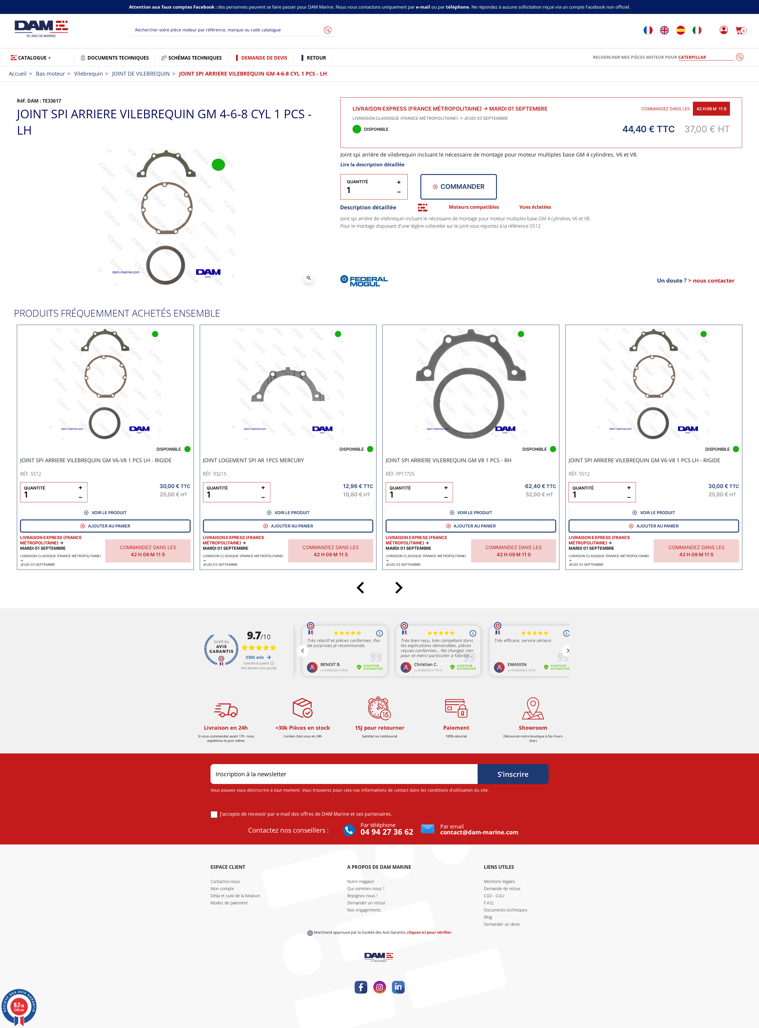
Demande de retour (502, 888)
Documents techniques (505, 910)
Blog (488, 917)
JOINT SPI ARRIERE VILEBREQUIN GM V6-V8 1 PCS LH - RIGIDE (96, 460)
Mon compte (222, 888)
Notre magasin (360, 881)
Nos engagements (364, 910)
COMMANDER (462, 186)
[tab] (422, 207)
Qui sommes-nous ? (366, 888)
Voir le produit (109, 512)
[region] (541, 240)
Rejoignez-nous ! (362, 895)
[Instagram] (379, 987)
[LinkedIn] (398, 987)
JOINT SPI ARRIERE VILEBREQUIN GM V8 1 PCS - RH (448, 460)
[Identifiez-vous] (722, 30)
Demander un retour (366, 903)
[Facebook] (361, 987)
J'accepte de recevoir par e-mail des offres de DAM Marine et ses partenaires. (306, 814)
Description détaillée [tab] (368, 207)
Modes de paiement (229, 903)
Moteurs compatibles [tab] (474, 207)
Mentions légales (499, 881)
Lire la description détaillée (372, 164)
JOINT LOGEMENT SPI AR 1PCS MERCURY (253, 460)
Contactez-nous (225, 881)
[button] (741, 30)
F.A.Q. (489, 903)
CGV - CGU (494, 895)
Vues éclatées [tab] (535, 207)
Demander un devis (502, 924)
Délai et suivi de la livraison (235, 895)
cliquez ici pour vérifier (429, 932)
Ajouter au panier (109, 525)
